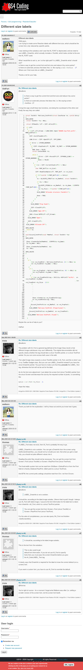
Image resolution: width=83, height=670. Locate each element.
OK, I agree (69, 665)
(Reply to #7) (21, 580)
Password (5, 635)
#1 (80, 35)
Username (5, 628)
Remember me (8, 641)
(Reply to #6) (21, 533)
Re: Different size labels (28, 88)
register (10, 31)
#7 (80, 533)
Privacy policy (63, 659)
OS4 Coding (38, 659)
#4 (80, 401)
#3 (80, 337)
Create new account (12, 645)
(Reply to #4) (21, 439)
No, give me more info (25, 668)
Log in (3, 31)
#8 (80, 580)
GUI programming (14, 21)
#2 (80, 85)
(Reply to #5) (21, 484)
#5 (80, 439)
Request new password (13, 648)
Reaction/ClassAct (29, 21)
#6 (80, 484)
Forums (4, 21)
